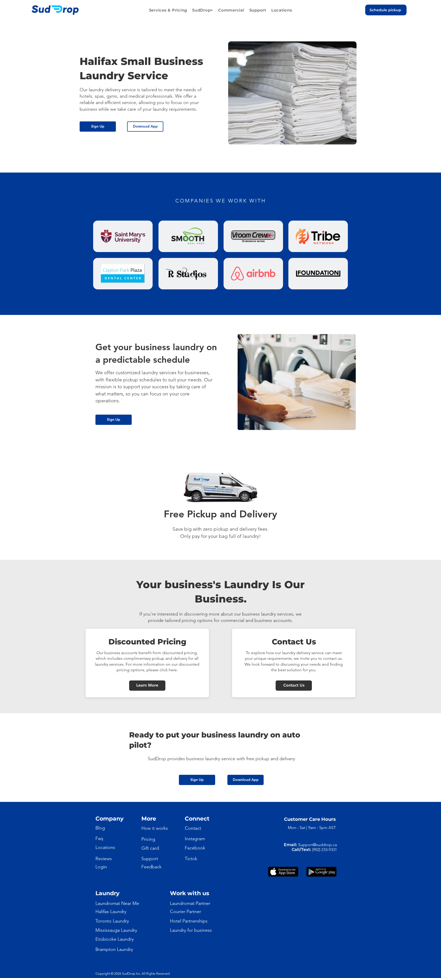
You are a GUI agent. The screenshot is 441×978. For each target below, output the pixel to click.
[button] (168, 10)
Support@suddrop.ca (317, 844)
